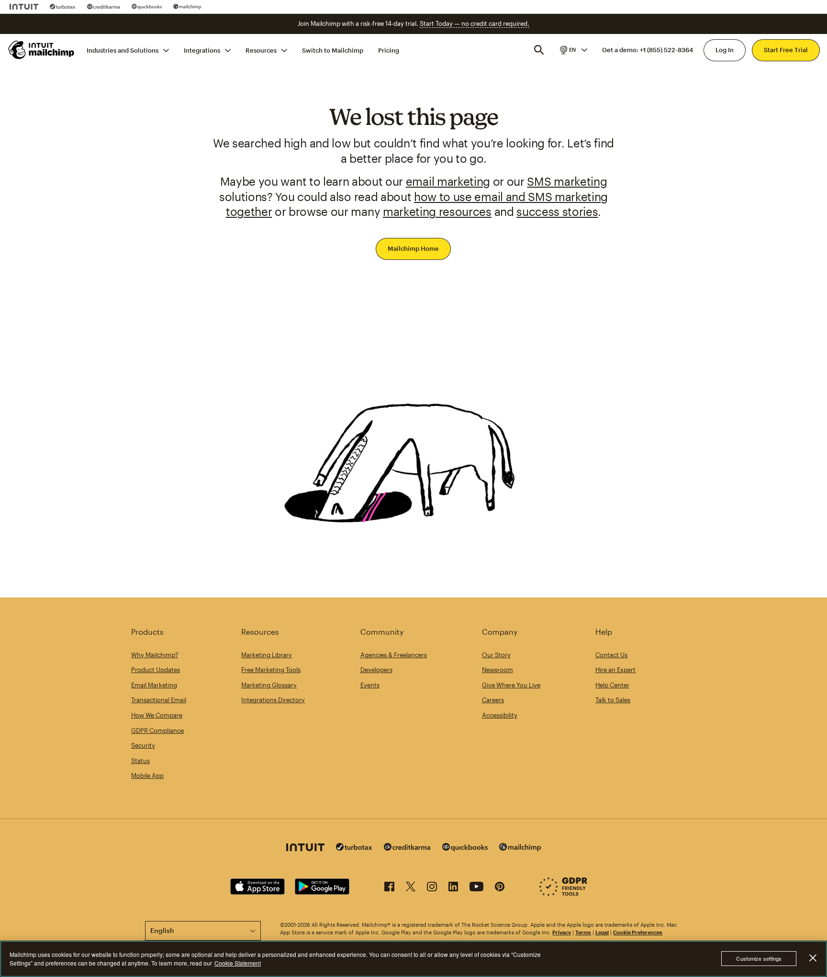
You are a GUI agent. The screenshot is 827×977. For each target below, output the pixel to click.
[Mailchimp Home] (42, 50)
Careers (493, 700)
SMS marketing (567, 181)
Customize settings (759, 959)
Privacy (561, 932)
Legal (602, 932)
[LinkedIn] (453, 888)
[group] (573, 49)
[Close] (812, 958)
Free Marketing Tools (271, 670)
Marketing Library (266, 655)
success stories (557, 211)
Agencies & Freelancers (393, 655)
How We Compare (156, 715)
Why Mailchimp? (154, 655)
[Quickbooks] (147, 6)
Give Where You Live (511, 685)
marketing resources (437, 211)
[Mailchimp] (187, 6)
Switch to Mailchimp (332, 50)
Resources (261, 50)
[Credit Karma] (103, 6)
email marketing (448, 181)
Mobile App (147, 775)
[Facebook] (389, 888)
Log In (724, 50)
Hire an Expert (615, 670)
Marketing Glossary (269, 685)
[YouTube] (476, 888)
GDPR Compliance (157, 730)
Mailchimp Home (413, 248)
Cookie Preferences (637, 932)
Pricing (388, 50)
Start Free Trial (786, 50)
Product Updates (155, 670)
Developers (376, 670)
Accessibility (499, 715)
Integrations (202, 50)
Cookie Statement (237, 963)
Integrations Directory (273, 700)
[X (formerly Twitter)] (410, 888)
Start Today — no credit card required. (474, 23)
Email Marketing (154, 685)
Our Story (496, 655)
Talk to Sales (612, 700)
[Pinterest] (499, 888)
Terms (583, 932)
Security (143, 745)
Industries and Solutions (122, 50)
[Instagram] (432, 888)
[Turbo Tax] (63, 6)
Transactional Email (158, 700)
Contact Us (611, 655)
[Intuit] (24, 6)
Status (140, 760)
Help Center (612, 685)
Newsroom (497, 670)
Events (370, 685)
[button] (573, 49)
